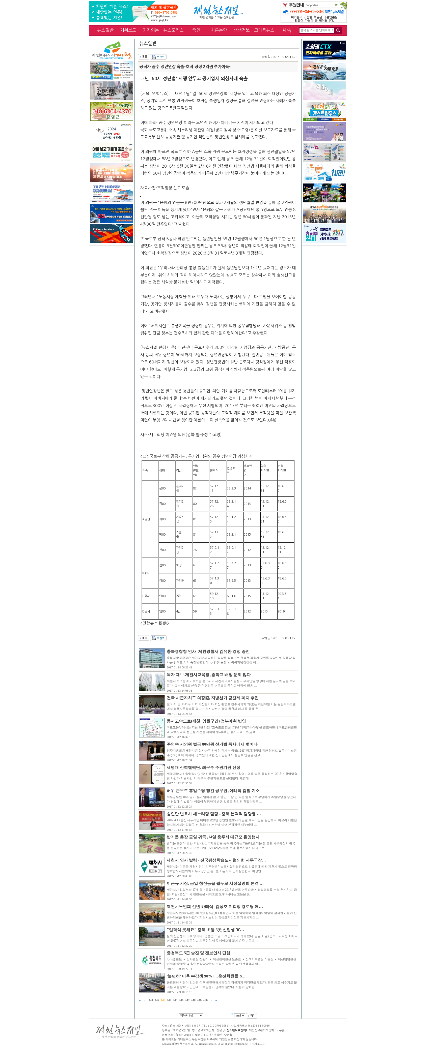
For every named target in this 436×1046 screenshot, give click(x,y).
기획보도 (128, 30)
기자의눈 (151, 30)
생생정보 (242, 30)
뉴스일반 (105, 30)
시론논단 (219, 30)
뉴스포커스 (174, 30)
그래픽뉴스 (264, 30)
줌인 (196, 30)
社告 (287, 30)
